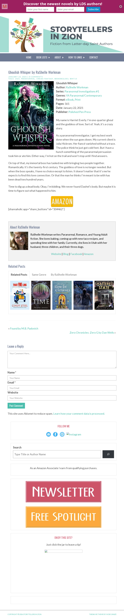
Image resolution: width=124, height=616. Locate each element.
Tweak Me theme (96, 614)
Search (17, 447)
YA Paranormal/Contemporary (84, 95)
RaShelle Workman (77, 87)
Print (78, 99)
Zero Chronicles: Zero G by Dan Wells (92, 332)
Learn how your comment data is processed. (79, 413)
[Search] (108, 454)
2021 (17, 79)
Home (28, 57)
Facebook (76, 254)
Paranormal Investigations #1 (82, 91)
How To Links (75, 57)
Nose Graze (111, 614)
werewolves (61, 79)
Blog (66, 254)
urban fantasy (44, 79)
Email (12, 382)
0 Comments (36, 77)
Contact (93, 57)
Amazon (88, 254)
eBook (70, 99)
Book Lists (42, 57)
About (58, 57)
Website (56, 254)
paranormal (28, 79)
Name (12, 372)
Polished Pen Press (80, 112)
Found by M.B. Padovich (24, 328)
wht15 (73, 79)
